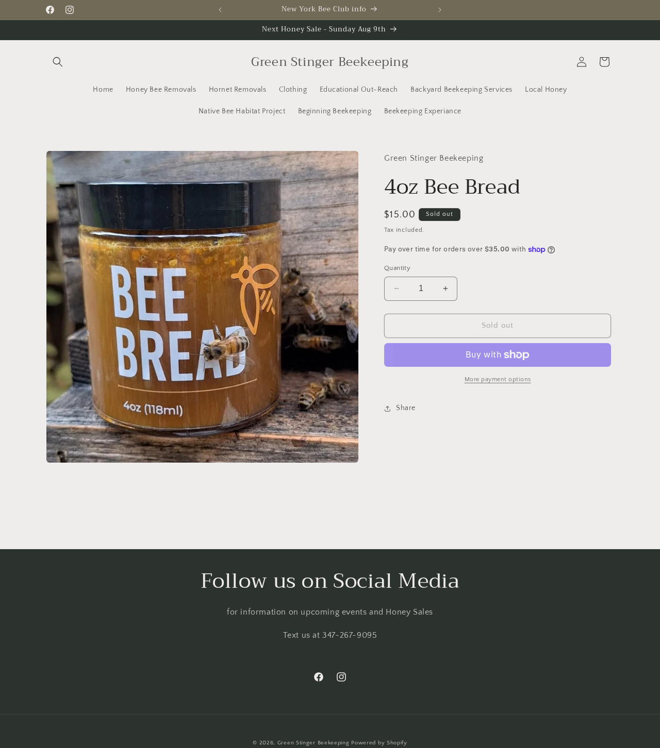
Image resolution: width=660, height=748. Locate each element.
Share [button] (406, 408)
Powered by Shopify (379, 743)
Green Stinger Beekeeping (314, 743)
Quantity (397, 267)
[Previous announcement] (220, 10)
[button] (57, 61)
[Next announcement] (439, 10)
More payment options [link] (498, 379)
